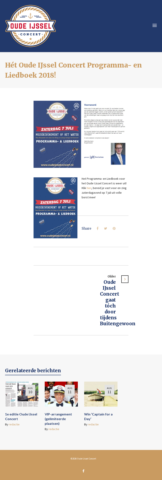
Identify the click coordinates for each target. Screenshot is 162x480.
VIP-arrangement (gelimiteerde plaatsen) (58, 418)
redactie (14, 424)
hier (88, 188)
